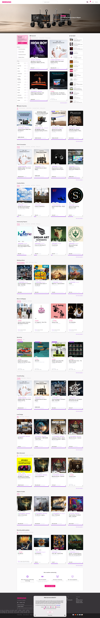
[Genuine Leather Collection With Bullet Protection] (24, 311)
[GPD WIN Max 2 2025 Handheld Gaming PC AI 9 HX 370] (41, 118)
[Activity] (90, 2)
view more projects (63, 102)
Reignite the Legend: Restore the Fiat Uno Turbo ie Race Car (24, 362)
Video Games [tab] (31, 262)
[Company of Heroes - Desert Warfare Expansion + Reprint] (58, 426)
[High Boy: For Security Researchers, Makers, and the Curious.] (39, 49)
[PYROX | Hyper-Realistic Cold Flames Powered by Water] (39, 80)
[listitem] (22, 63)
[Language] (87, 2)
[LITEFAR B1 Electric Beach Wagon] (41, 156)
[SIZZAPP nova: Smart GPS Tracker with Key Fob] (58, 349)
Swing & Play (55, 322)
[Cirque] (75, 272)
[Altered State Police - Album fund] (58, 195)
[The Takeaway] (75, 311)
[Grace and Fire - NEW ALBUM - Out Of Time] (41, 426)
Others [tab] (36, 262)
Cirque (70, 283)
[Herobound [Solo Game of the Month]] (41, 272)
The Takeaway (72, 322)
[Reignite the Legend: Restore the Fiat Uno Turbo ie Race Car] (24, 349)
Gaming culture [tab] (42, 108)
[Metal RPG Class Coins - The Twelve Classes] (75, 349)
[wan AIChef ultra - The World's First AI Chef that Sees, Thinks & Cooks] (59, 80)
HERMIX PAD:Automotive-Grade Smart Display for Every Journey (74, 169)
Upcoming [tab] (22, 146)
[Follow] (19, 318)
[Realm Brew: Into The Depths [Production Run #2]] (75, 388)
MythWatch (20, 437)
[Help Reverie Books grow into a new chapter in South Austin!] (24, 233)
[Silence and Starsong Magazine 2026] (75, 195)
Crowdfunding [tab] (27, 146)
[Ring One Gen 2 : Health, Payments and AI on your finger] (58, 156)
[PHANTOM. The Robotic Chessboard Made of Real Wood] (75, 118)
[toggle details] (47, 69)
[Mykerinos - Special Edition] (58, 272)
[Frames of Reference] (41, 195)
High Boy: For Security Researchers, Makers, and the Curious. (37, 63)
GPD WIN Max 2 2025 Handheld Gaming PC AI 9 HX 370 (41, 131)
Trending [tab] (18, 378)
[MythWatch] (24, 426)
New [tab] (23, 339)
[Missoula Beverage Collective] (75, 233)
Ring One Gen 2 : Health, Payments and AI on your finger (57, 169)
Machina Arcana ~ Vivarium (75, 437)
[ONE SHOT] (41, 349)
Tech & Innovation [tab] (22, 108)
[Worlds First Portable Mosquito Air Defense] (58, 118)
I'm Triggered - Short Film (40, 322)
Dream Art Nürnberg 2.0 (40, 245)
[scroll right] (66, 38)
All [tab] (17, 108)
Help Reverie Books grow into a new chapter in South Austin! (24, 246)
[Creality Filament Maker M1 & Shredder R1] (24, 118)
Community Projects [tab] (35, 108)
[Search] (43, 2)
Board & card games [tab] (21, 262)
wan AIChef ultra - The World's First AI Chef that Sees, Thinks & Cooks (58, 94)
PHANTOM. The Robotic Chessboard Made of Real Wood (75, 131)
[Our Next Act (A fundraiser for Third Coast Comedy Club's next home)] (24, 195)
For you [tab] (18, 146)
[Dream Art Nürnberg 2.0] (41, 233)
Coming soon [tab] (19, 339)
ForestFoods (55, 245)
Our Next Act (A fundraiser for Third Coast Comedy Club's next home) (24, 208)
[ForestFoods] (58, 233)
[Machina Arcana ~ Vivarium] (75, 426)
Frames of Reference (40, 206)
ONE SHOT (37, 360)
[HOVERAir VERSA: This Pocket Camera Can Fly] (59, 49)
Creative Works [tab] (28, 108)
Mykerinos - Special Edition (58, 283)
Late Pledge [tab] (33, 146)
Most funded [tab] (23, 378)
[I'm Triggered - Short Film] (41, 311)
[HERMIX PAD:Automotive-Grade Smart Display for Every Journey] (75, 156)
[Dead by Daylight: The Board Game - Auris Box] (24, 272)
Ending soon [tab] (38, 146)
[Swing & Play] (58, 311)
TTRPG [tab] (27, 262)
